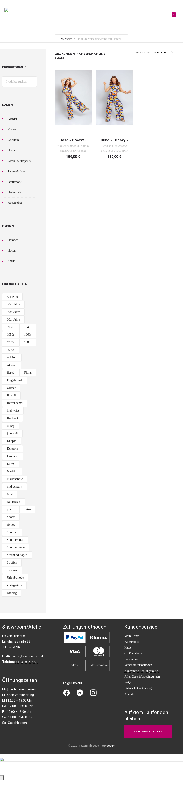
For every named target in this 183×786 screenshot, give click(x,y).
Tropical (12, 570)
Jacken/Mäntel (17, 171)
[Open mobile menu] (145, 15)
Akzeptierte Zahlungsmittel (141, 671)
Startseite (66, 38)
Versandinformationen (138, 665)
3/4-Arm (12, 296)
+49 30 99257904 (26, 662)
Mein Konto (131, 636)
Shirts (11, 261)
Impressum (108, 745)
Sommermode (16, 547)
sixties (11, 524)
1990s (10, 350)
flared (10, 372)
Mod (10, 494)
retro (28, 509)
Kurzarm (12, 448)
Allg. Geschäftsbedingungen (142, 676)
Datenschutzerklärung (138, 688)
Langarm (12, 456)
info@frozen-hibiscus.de (28, 656)
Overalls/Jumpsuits (19, 161)
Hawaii (11, 395)
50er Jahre (13, 312)
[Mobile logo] (2, 757)
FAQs (127, 682)
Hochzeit (12, 418)
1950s (10, 334)
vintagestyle (14, 585)
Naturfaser (13, 501)
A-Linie (12, 357)
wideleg (12, 593)
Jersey (11, 426)
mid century (14, 486)
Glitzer (11, 388)
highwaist (13, 410)
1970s (10, 342)
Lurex (11, 463)
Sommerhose (15, 539)
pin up (11, 509)
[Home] (6, 7)
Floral (28, 372)
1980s (27, 342)
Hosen (12, 150)
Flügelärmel (14, 380)
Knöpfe (11, 441)
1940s (27, 327)
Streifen (12, 562)
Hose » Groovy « (73, 140)
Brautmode (15, 182)
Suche (32, 82)
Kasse (127, 647)
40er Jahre (13, 304)
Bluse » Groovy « (114, 140)
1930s (10, 327)
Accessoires (15, 202)
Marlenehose (15, 479)
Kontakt (129, 694)
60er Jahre (13, 319)
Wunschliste (131, 641)
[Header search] (158, 16)
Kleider (12, 119)
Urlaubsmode (15, 577)
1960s (27, 334)
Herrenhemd (15, 403)
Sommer (12, 532)
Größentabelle (133, 653)
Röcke (12, 129)
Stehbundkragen (17, 555)
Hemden (13, 240)
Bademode (14, 192)
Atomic (11, 365)
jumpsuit (12, 433)
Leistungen (131, 659)
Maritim (12, 471)
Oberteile (13, 140)
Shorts (11, 517)
